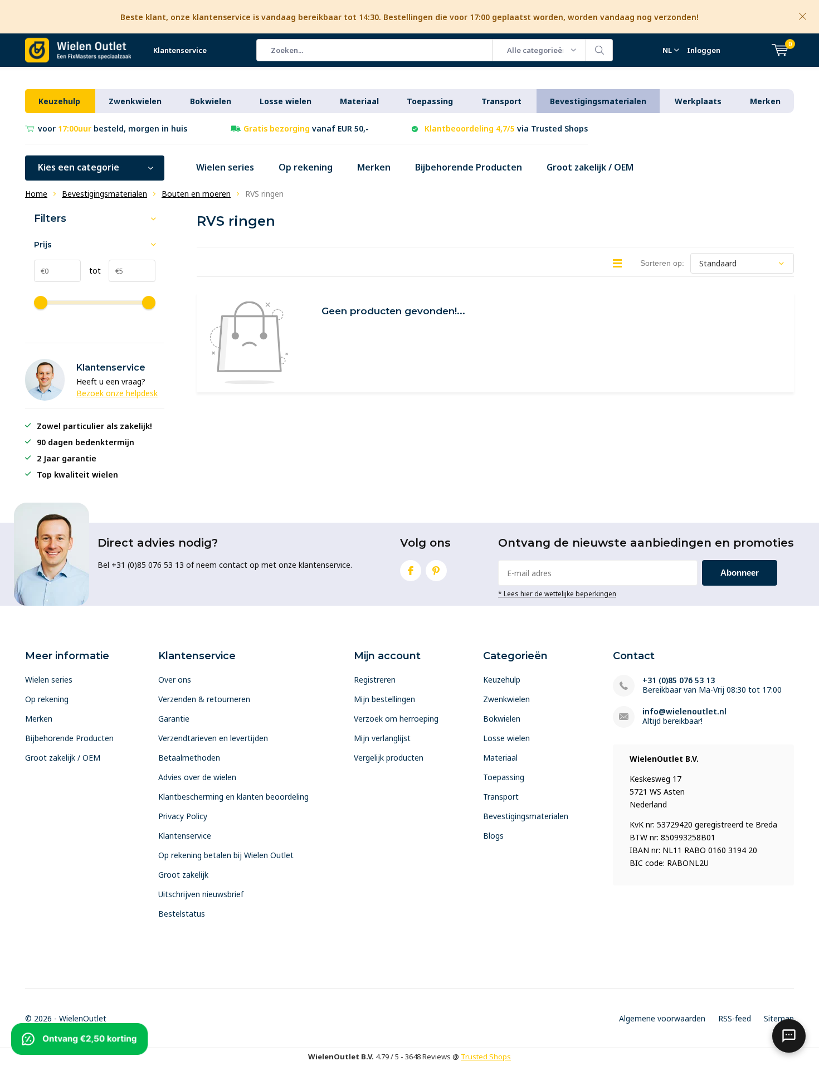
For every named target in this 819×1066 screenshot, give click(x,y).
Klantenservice (180, 50)
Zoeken (599, 50)
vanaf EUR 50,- (306, 128)
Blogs (493, 835)
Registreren (375, 679)
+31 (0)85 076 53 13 (678, 680)
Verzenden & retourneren (204, 699)
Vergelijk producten (388, 757)
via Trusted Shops (506, 128)
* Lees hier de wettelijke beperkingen (557, 593)
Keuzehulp (59, 101)
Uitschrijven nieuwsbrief (200, 894)
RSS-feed (734, 1018)
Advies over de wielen (197, 777)
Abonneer (739, 572)
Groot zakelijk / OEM (590, 167)
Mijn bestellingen (384, 699)
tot (91, 270)
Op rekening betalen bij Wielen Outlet (226, 855)
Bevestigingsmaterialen (598, 101)
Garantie (173, 718)
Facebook (410, 570)
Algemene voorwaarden (662, 1018)
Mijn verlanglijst (382, 738)
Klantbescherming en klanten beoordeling (233, 796)
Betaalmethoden (189, 757)
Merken (765, 101)
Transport (501, 101)
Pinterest (436, 570)
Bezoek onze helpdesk (117, 393)
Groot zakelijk (183, 874)
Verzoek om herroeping (396, 718)
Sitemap (779, 1018)
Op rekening (306, 167)
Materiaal (359, 101)
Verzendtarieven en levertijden (213, 738)
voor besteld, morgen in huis (112, 128)
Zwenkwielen (135, 101)
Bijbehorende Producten (468, 167)
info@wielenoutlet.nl (684, 711)
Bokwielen (210, 101)
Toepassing (430, 101)
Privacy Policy (182, 816)
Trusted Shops (486, 1057)
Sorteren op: (662, 263)
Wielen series (225, 167)
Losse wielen (285, 101)
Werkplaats (698, 101)
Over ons (174, 679)
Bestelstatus (181, 913)
